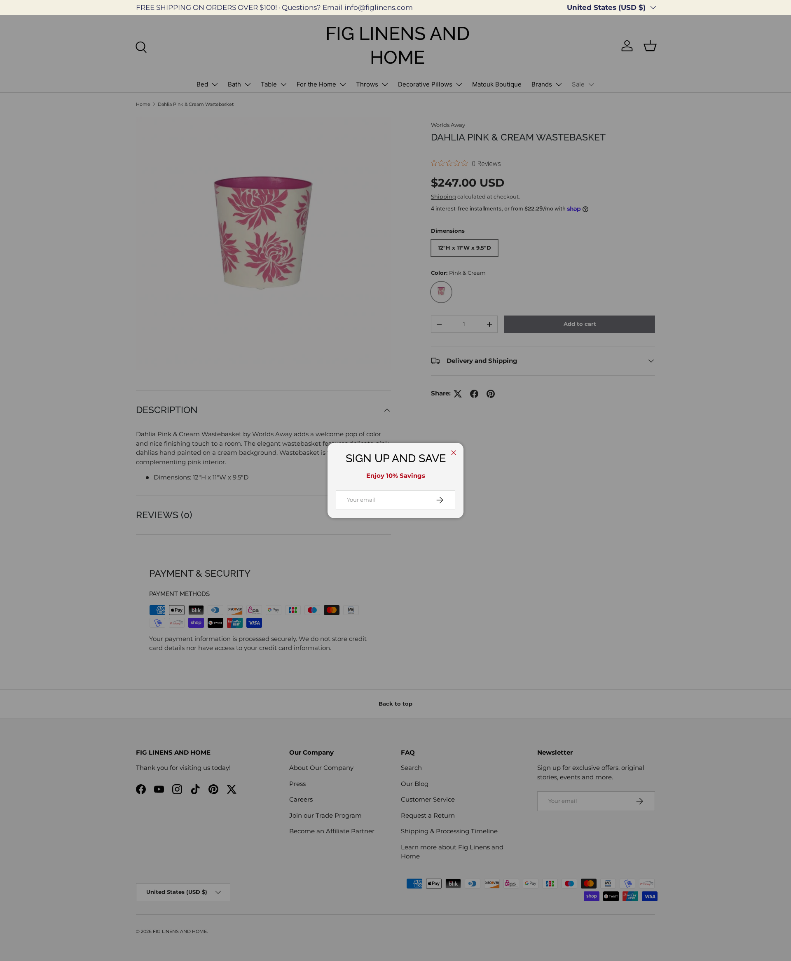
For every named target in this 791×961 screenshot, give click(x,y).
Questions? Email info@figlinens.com (347, 7)
